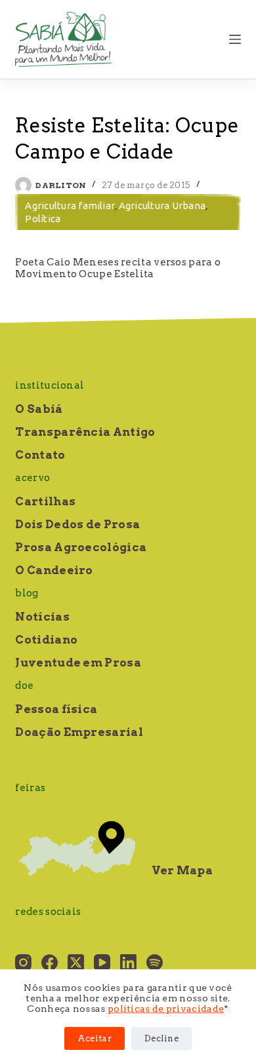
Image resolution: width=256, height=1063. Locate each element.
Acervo (32, 478)
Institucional (49, 385)
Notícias (42, 616)
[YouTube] (102, 962)
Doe (24, 685)
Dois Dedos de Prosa (77, 524)
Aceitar (94, 1038)
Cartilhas (45, 501)
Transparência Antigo (85, 431)
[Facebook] (49, 962)
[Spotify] (154, 962)
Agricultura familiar (70, 205)
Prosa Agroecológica (80, 547)
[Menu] (235, 39)
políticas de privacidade (166, 1008)
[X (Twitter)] (76, 962)
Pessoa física (56, 709)
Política (42, 218)
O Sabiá (38, 409)
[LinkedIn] (128, 962)
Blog (26, 593)
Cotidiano (46, 639)
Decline (161, 1038)
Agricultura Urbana (162, 205)
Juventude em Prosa (77, 662)
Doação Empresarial (78, 732)
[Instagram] (23, 962)
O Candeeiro (54, 570)
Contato (40, 454)
